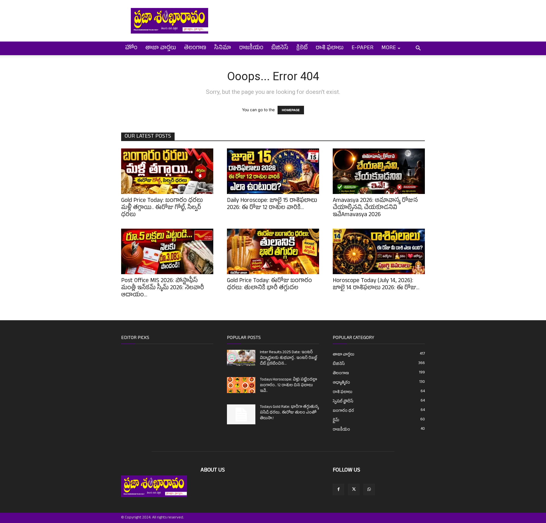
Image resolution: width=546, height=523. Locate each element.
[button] (418, 48)
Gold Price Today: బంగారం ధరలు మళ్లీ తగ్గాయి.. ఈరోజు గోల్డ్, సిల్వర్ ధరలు (162, 208)
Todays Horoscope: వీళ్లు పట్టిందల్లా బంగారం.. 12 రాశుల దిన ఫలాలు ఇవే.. (288, 385)
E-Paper (362, 48)
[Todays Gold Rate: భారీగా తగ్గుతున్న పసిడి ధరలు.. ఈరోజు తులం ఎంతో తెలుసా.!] (241, 414)
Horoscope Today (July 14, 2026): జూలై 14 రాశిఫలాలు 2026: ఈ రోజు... (376, 285)
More (388, 48)
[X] (353, 489)
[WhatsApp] (369, 489)
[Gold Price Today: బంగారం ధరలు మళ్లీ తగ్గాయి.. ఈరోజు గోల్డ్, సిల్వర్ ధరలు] (167, 171)
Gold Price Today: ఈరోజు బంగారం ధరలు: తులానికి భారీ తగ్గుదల (269, 285)
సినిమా (222, 48)
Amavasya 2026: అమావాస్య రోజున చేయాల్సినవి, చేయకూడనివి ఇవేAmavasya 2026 (375, 208)
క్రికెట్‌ (302, 48)
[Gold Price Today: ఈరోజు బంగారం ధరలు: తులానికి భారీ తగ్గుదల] (273, 251)
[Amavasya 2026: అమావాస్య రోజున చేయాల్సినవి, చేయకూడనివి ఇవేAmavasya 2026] (379, 171)
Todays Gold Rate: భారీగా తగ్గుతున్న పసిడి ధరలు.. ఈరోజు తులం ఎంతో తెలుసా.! (289, 412)
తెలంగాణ (195, 48)
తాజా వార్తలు (160, 48)
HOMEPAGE (291, 110)
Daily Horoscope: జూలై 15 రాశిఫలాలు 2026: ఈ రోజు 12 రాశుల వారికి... (272, 205)
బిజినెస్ (279, 48)
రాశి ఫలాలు (330, 48)
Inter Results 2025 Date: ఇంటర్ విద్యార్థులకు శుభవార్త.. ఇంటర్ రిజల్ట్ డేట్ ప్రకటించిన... (288, 358)
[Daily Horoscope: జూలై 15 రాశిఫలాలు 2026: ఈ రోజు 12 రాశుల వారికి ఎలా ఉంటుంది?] (273, 171)
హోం (131, 48)
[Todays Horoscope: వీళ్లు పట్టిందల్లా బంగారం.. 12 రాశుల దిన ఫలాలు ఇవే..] (241, 385)
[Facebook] (338, 489)
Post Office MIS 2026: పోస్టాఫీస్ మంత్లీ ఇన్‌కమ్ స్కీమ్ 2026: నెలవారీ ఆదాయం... (162, 288)
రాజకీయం (251, 48)
